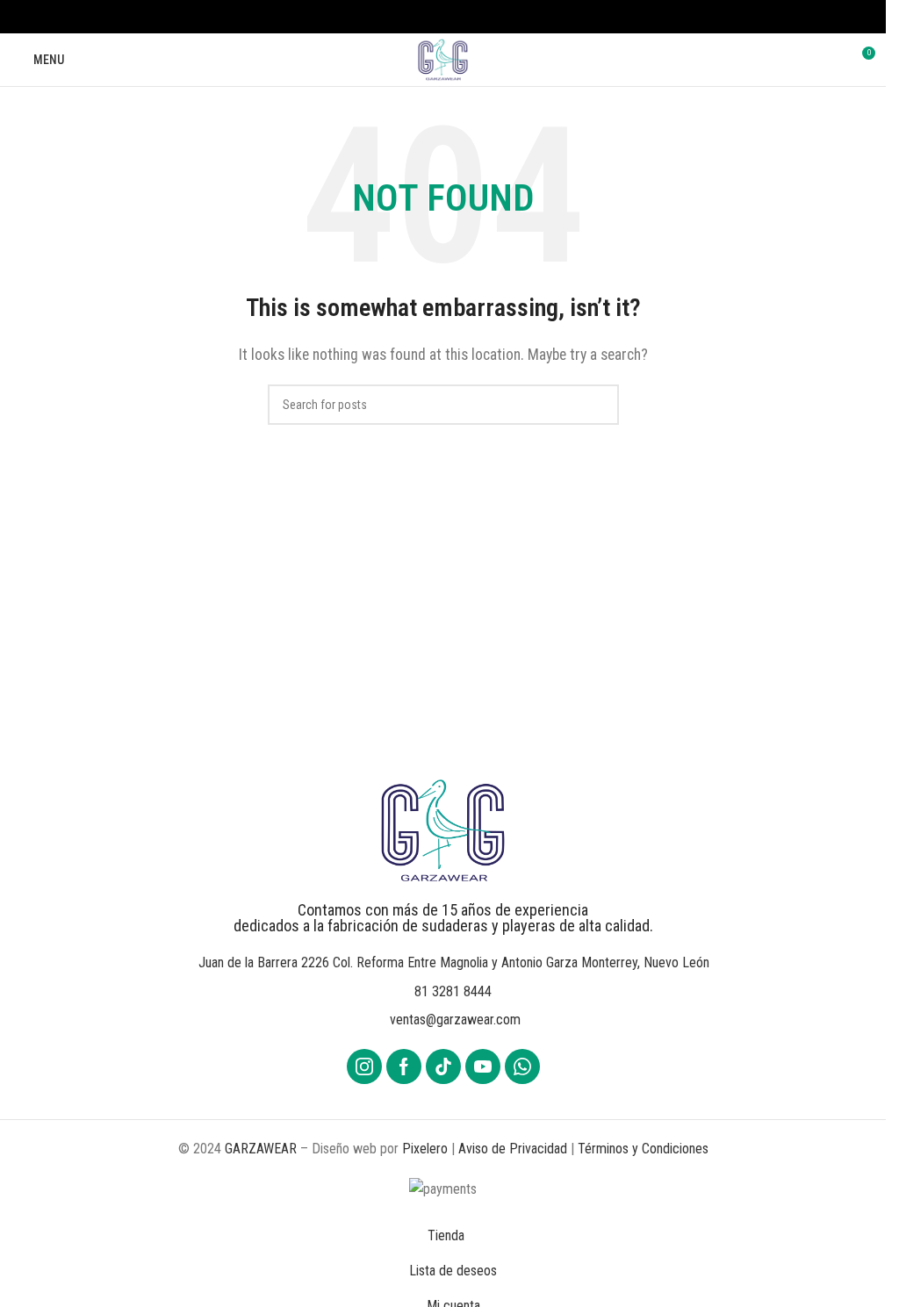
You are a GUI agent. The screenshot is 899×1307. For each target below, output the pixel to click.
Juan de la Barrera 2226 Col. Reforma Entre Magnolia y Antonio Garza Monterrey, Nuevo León (453, 962)
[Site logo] (443, 58)
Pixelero (425, 1148)
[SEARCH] (599, 404)
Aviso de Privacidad (512, 1148)
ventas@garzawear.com (455, 1019)
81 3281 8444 (453, 991)
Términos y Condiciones (643, 1148)
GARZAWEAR (261, 1148)
